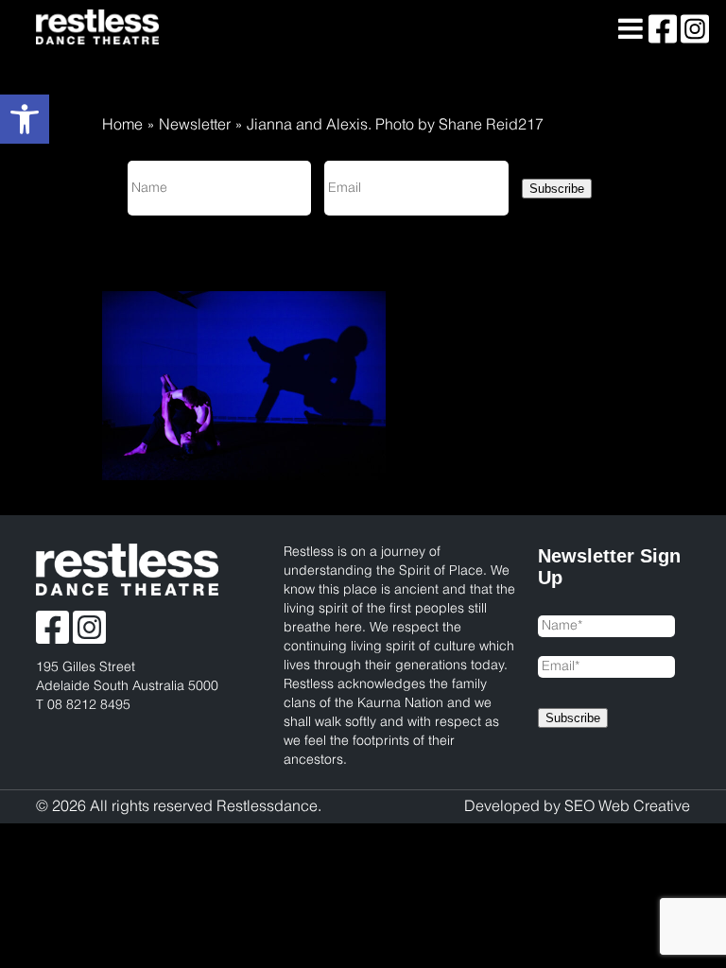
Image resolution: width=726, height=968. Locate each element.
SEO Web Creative (627, 807)
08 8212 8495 (88, 706)
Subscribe (556, 189)
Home (122, 125)
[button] (24, 119)
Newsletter (195, 125)
